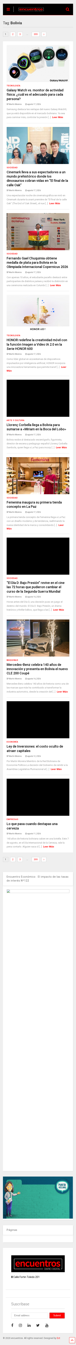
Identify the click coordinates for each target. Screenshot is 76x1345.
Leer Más (57, 117)
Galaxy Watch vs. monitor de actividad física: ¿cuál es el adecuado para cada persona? (35, 94)
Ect (58, 1338)
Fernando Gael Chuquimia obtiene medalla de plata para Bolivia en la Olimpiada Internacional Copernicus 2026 (37, 262)
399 (36, 34)
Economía (12, 742)
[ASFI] (38, 1217)
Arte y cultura (16, 420)
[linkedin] (29, 1325)
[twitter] (38, 1325)
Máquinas (12, 660)
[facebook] (12, 1325)
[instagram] (20, 1325)
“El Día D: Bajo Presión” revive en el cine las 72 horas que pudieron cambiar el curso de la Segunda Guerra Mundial (36, 587)
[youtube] (46, 1325)
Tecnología (13, 86)
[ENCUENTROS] (29, 12)
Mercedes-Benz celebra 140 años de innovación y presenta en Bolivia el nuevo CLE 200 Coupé (37, 669)
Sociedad (12, 168)
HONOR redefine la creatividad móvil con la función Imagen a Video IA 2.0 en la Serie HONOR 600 (37, 344)
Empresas (12, 819)
